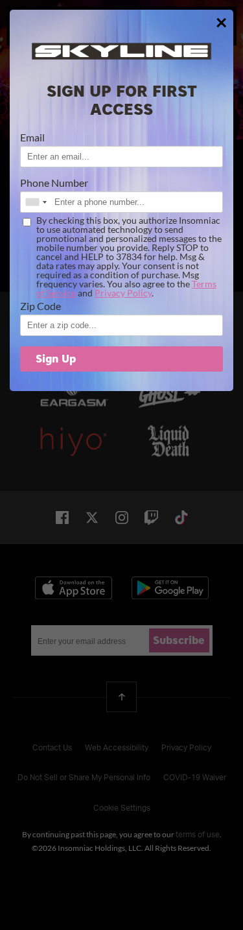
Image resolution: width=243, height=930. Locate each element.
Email (32, 137)
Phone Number (54, 183)
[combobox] (36, 202)
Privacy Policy (123, 292)
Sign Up (56, 359)
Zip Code (40, 306)
